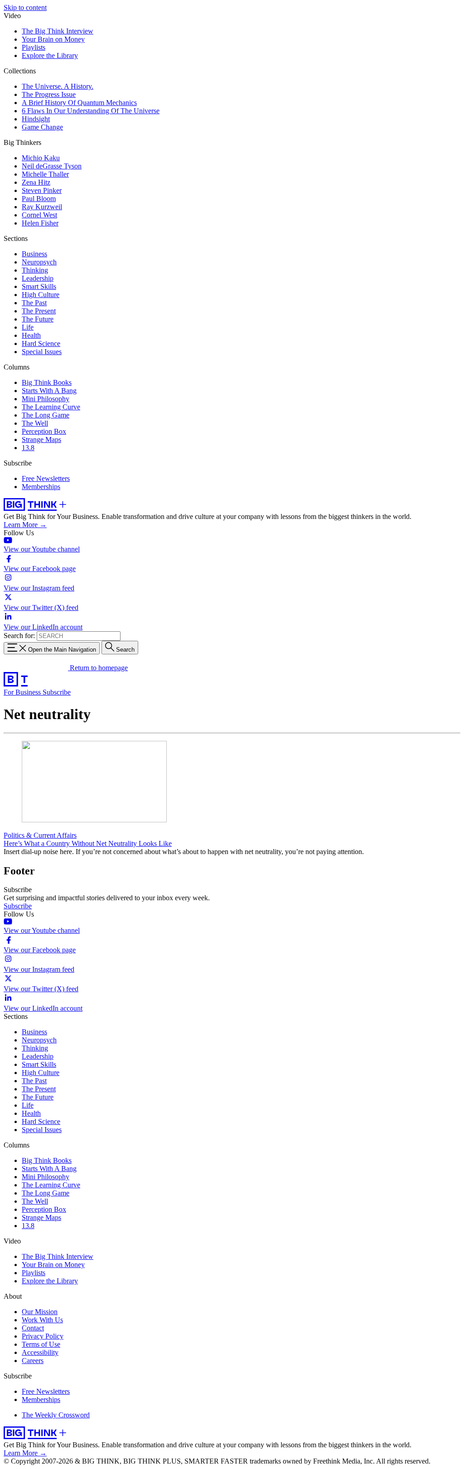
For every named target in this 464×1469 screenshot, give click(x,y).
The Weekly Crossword (56, 1415)
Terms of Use (41, 1344)
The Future (37, 319)
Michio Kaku (41, 158)
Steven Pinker (42, 190)
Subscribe (57, 692)
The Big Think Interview (57, 31)
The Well (35, 423)
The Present (39, 311)
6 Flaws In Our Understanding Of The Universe (91, 111)
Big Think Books (47, 382)
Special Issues (42, 351)
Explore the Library (50, 55)
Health (31, 335)
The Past (34, 303)
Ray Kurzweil (42, 207)
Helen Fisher (40, 223)
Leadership (37, 278)
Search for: (19, 635)
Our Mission (40, 1311)
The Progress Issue (49, 94)
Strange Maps (41, 439)
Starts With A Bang (49, 390)
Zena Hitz (36, 182)
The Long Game (45, 415)
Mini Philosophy (45, 399)
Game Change (42, 127)
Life (28, 327)
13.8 (28, 447)
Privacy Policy (42, 1336)
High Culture (40, 294)
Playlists (33, 47)
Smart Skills (39, 286)
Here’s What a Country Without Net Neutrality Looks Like (88, 843)
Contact (33, 1328)
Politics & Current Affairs (40, 835)
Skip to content (25, 7)
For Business (23, 692)
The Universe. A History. (57, 86)
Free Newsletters (46, 478)
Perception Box (44, 431)
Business (34, 254)
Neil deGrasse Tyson (52, 166)
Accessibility (40, 1352)
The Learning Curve (51, 407)
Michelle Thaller (45, 174)
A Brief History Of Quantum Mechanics (79, 102)
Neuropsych (39, 262)
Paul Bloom (39, 198)
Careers (33, 1360)
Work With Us (42, 1320)
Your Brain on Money (53, 39)
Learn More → (25, 524)
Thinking (35, 270)
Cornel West (39, 215)
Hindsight (36, 119)
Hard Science (41, 343)
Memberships (41, 486)
